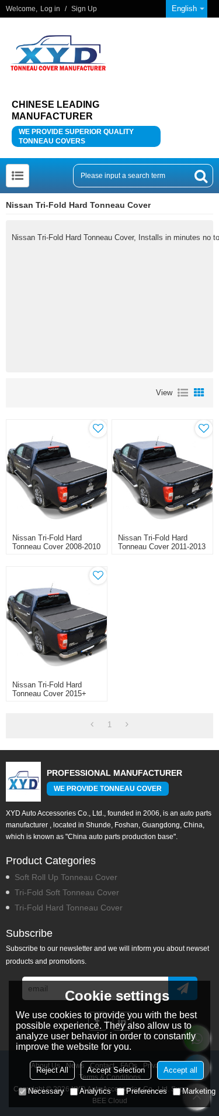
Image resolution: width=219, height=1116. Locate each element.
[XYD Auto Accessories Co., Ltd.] (58, 53)
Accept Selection (116, 1070)
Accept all (180, 1070)
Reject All (52, 1070)
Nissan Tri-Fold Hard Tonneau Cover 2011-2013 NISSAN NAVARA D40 (162, 546)
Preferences (146, 1091)
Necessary (46, 1091)
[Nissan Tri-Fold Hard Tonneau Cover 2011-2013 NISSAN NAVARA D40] (162, 474)
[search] (201, 176)
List (183, 393)
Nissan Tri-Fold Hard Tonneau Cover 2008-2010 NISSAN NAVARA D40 (56, 546)
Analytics (95, 1091)
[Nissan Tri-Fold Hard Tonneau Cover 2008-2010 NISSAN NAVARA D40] (56, 474)
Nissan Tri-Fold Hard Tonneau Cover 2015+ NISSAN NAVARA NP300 (55, 693)
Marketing (198, 1091)
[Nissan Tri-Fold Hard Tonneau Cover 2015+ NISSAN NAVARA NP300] (56, 621)
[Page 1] (92, 725)
